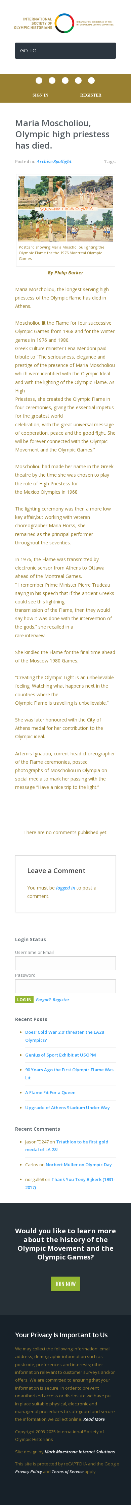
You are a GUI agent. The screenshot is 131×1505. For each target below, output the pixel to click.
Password (25, 975)
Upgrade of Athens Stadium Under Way (67, 1108)
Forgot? (43, 1000)
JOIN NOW (65, 1284)
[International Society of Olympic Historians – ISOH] (65, 31)
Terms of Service (68, 1471)
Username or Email (34, 952)
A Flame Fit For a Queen (50, 1092)
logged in (65, 887)
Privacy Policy (28, 1471)
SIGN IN (40, 95)
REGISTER (90, 95)
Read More (94, 1419)
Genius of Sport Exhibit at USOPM (60, 1055)
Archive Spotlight (54, 161)
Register (61, 1000)
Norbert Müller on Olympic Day (79, 1165)
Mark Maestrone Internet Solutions (80, 1452)
